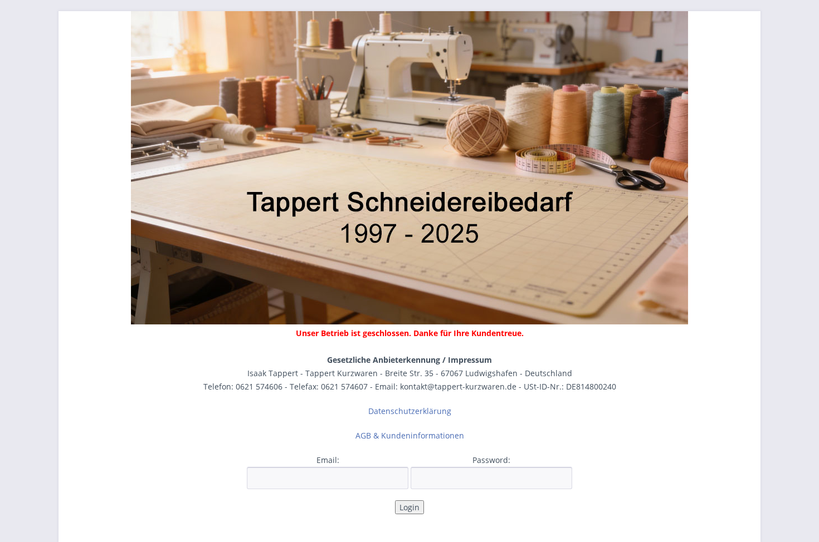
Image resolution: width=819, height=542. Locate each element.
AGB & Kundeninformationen (409, 435)
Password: (491, 460)
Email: (327, 460)
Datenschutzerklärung (409, 411)
